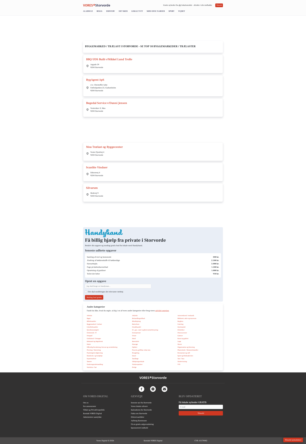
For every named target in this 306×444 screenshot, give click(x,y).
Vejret (181, 11)
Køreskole (135, 341)
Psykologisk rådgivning (95, 353)
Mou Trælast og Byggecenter (104, 147)
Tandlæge (135, 359)
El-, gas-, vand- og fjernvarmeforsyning (145, 330)
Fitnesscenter (182, 333)
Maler (89, 344)
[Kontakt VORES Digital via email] (164, 389)
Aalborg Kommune (139, 420)
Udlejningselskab (138, 361)
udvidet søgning (162, 310)
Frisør (134, 336)
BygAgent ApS (95, 80)
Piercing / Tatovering (94, 350)
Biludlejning (136, 321)
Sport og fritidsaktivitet (185, 356)
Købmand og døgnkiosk (95, 341)
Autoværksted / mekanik (186, 316)
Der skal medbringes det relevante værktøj (105, 292)
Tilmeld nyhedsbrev (293, 440)
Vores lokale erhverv (139, 406)
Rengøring (135, 353)
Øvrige (134, 367)
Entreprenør (136, 333)
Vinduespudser (137, 364)
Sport (171, 11)
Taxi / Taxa (181, 359)
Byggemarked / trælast (94, 324)
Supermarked (91, 359)
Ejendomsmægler (93, 330)
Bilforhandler (91, 321)
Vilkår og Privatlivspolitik (93, 410)
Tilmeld (219, 5)
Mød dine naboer (156, 11)
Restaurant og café (184, 353)
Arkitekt (135, 316)
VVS (179, 364)
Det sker (123, 11)
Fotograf (89, 336)
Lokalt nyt (137, 11)
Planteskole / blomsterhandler (188, 350)
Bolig (99, 11)
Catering (180, 324)
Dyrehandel (182, 327)
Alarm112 (88, 11)
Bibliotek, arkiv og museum (187, 318)
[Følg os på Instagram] (153, 389)
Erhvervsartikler (137, 417)
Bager (89, 318)
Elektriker (181, 330)
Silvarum (92, 188)
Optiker (134, 347)
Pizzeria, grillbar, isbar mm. (141, 350)
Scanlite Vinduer (96, 167)
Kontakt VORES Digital (92, 413)
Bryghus (180, 321)
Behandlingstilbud (138, 318)
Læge (179, 341)
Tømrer (89, 361)
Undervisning (182, 361)
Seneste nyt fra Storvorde (141, 403)
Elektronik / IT (92, 333)
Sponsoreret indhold (139, 428)
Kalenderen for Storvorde (141, 410)
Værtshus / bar (92, 367)
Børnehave (135, 324)
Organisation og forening (186, 347)
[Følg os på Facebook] (141, 389)
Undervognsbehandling (95, 364)
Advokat (89, 316)
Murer (180, 344)
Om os (85, 403)
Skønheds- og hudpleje (95, 356)
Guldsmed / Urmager (94, 338)
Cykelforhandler (92, 327)
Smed (134, 356)
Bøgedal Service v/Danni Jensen (106, 103)
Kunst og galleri (183, 338)
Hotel (134, 338)
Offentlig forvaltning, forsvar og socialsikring (102, 347)
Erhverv (110, 11)
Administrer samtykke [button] (92, 417)
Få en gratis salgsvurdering (142, 424)
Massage (135, 344)
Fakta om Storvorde (139, 413)
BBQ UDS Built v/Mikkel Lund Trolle (109, 59)
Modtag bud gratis (94, 297)
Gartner (180, 336)
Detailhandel (136, 327)
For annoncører (89, 406)
